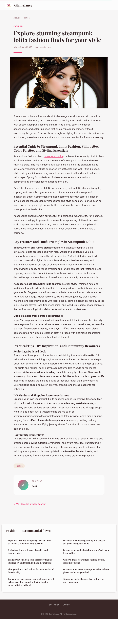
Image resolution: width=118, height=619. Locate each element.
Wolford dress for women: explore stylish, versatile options (84, 561)
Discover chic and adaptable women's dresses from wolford (86, 552)
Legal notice (53, 604)
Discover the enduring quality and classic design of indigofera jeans (84, 542)
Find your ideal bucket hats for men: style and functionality (31, 571)
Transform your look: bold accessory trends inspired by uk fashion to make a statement (30, 561)
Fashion (26, 18)
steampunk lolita (53, 156)
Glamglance (23, 5)
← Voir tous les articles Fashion (30, 504)
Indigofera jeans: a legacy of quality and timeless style (28, 552)
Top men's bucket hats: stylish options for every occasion (83, 580)
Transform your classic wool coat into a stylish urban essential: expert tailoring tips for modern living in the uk (31, 582)
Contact (66, 604)
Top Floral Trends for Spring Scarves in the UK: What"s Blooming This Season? (30, 542)
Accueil (17, 18)
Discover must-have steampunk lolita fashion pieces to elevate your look (86, 571)
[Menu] (110, 5)
